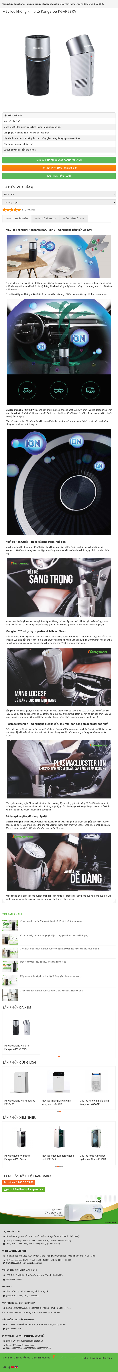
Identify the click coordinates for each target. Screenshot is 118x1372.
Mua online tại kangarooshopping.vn (59, 160)
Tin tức (85, 1357)
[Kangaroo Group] (66, 1357)
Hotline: (19, 1182)
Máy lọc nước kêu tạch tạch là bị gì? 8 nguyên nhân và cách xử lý (51, 976)
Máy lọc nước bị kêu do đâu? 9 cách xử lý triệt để (43, 961)
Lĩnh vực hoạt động (41, 1357)
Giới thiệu (7, 1357)
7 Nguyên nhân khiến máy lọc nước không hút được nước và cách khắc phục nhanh (59, 948)
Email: (25, 1189)
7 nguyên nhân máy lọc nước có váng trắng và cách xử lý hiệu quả (51, 990)
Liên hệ (6, 1367)
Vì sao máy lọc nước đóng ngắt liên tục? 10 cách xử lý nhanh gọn (51, 921)
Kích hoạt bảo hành (59, 176)
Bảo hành (107, 1357)
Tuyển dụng (95, 1357)
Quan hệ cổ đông (22, 1357)
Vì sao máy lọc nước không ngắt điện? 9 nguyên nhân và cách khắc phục (54, 935)
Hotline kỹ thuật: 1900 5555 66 (59, 168)
